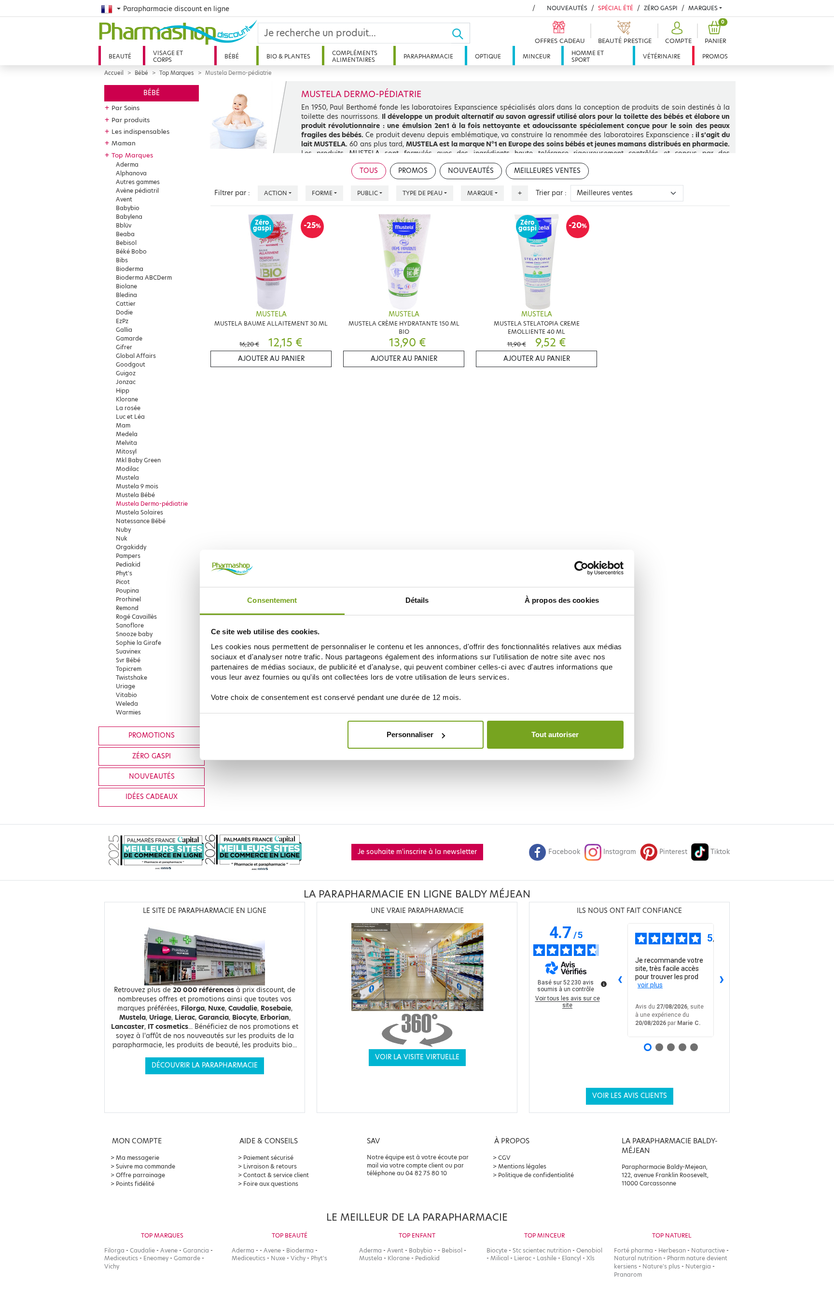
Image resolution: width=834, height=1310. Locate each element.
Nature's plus (661, 1266)
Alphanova (131, 173)
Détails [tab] (417, 600)
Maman (123, 143)
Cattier (126, 303)
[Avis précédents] (619, 980)
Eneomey (155, 1258)
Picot (123, 582)
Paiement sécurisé (268, 1157)
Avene (169, 1250)
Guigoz (126, 373)
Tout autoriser (555, 734)
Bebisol (126, 243)
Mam (123, 425)
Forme (322, 193)
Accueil (114, 73)
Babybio (127, 208)
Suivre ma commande (145, 1166)
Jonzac (126, 382)
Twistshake (131, 677)
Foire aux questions (270, 1184)
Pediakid (128, 564)
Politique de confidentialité (536, 1175)
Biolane (126, 286)
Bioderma (129, 269)
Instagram (619, 851)
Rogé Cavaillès (136, 616)
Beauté (120, 56)
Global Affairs (136, 356)
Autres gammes (138, 182)
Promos (715, 56)
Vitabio (126, 695)
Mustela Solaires (139, 512)
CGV (504, 1157)
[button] (677, 33)
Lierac (522, 1258)
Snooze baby (134, 634)
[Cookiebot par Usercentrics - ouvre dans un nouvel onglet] (581, 568)
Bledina (126, 295)
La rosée (128, 408)
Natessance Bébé (141, 521)
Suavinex (128, 651)
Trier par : (551, 193)
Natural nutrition (638, 1258)
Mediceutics (121, 1258)
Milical (499, 1258)
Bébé (231, 56)
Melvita (126, 443)
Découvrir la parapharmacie (205, 1065)
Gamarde (129, 338)
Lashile (546, 1258)
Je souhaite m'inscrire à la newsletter (417, 851)
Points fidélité (135, 1184)
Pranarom (628, 1274)
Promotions (151, 735)
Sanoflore (130, 625)
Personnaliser (410, 734)
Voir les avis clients (629, 1095)
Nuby (123, 530)
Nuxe (278, 1258)
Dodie (124, 312)
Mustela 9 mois (137, 486)
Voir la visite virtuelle (417, 1057)
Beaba (125, 234)
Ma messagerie (137, 1157)
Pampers (128, 556)
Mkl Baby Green (138, 460)
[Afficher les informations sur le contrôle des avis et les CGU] (604, 984)
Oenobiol (589, 1250)
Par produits (130, 119)
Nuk (121, 538)
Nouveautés (567, 8)
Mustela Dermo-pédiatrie (152, 503)
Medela (127, 434)
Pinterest (673, 851)
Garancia (196, 1250)
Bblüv (123, 225)
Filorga (114, 1250)
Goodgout (130, 364)
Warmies (128, 712)
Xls (590, 1258)
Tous (369, 170)
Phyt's (124, 573)
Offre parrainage (140, 1175)
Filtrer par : (232, 193)
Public (367, 193)
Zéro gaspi (151, 756)
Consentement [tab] (272, 600)
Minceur (536, 56)
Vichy (111, 1266)
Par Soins (125, 107)
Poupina (127, 590)
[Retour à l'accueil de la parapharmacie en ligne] (178, 32)
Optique (488, 56)
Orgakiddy (131, 547)
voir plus (650, 985)
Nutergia (698, 1266)
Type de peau (423, 193)
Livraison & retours (270, 1166)
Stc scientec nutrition (542, 1250)
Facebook (564, 851)
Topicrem (128, 669)
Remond (127, 608)
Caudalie (142, 1250)
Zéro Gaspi (661, 8)
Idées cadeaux (151, 796)
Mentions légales (522, 1166)
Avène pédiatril (137, 190)
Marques (703, 8)
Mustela (127, 477)
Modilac (127, 469)
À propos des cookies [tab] (562, 600)
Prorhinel (128, 599)
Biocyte (496, 1250)
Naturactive (708, 1250)
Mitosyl (126, 451)
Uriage (125, 686)
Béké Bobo (131, 251)
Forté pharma (633, 1250)
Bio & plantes (288, 56)
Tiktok (720, 851)
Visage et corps (168, 56)
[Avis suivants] (721, 980)
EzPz (122, 321)
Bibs (122, 260)
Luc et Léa (130, 417)
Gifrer (124, 347)
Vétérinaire (662, 56)
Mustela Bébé (135, 495)
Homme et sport (587, 56)
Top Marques (176, 73)
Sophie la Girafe (138, 643)
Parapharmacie (428, 56)
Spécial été (615, 8)
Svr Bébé (128, 660)
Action (275, 193)
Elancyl (571, 1258)
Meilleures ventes (547, 170)
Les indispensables (140, 131)
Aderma (127, 164)
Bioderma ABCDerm (144, 277)
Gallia (124, 330)
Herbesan (672, 1250)
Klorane (127, 399)
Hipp (122, 390)
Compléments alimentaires (354, 56)
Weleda (127, 703)
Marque (480, 193)
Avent (124, 199)
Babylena (129, 217)
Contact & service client (276, 1175)
